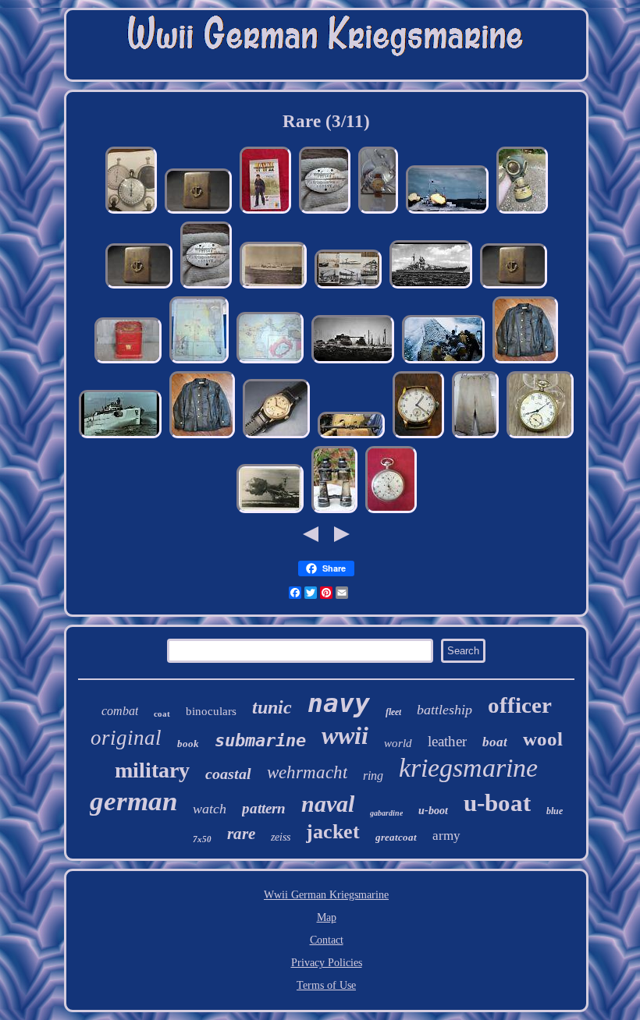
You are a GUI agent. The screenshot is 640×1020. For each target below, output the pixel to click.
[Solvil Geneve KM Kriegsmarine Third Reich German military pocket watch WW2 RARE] (540, 437)
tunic (272, 707)
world (398, 743)
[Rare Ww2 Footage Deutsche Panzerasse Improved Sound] (352, 362)
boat (494, 742)
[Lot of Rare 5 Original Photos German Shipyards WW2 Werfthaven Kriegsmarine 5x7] (348, 287)
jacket (333, 831)
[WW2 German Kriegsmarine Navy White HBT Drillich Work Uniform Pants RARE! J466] (475, 437)
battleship (444, 709)
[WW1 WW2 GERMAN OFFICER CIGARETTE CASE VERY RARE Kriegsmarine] (198, 212)
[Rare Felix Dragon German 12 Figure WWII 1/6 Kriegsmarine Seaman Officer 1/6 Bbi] (265, 212)
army (446, 835)
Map (326, 917)
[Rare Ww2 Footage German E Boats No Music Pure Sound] (120, 437)
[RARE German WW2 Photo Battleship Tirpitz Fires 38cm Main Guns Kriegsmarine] (270, 512)
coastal (228, 773)
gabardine (386, 813)
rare (241, 833)
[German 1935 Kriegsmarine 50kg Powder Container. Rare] (128, 362)
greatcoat (396, 837)
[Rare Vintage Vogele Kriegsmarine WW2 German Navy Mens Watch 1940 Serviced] (276, 437)
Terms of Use (326, 985)
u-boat (497, 802)
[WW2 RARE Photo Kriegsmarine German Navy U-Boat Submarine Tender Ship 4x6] (273, 287)
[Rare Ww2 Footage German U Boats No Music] (443, 362)
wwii (345, 735)
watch (209, 808)
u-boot (433, 810)
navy (339, 703)
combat (119, 710)
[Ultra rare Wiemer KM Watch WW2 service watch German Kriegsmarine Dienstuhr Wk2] (378, 212)
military (152, 770)
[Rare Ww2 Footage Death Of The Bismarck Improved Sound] (431, 287)
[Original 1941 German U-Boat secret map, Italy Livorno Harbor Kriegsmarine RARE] (199, 362)
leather (447, 741)
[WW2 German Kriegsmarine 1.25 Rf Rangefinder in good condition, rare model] (351, 437)
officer (520, 704)
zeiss (280, 837)
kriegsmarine (468, 767)
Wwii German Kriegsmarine (326, 895)
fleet (393, 712)
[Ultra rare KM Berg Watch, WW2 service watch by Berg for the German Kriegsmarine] (418, 437)
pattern (264, 808)
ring (373, 775)
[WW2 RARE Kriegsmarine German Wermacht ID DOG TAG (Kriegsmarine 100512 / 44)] (325, 212)
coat (162, 713)
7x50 (202, 839)
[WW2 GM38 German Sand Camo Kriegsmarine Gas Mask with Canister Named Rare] (522, 212)
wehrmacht (307, 772)
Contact (326, 940)
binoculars (211, 711)
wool (543, 738)
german (133, 801)
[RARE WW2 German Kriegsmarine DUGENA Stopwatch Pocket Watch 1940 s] (391, 512)
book (188, 743)
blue (554, 811)
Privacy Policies (326, 963)
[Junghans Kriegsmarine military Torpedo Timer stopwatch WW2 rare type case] (131, 212)
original (126, 737)
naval (327, 803)
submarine (260, 740)
